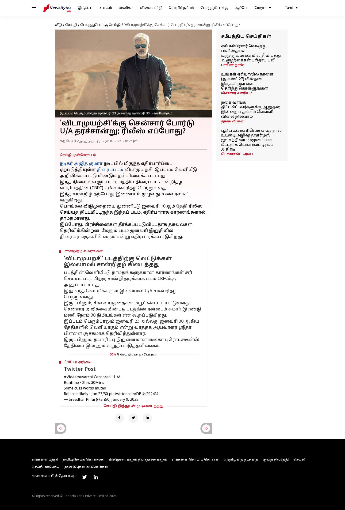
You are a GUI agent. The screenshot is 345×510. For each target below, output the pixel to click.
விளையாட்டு (151, 8)
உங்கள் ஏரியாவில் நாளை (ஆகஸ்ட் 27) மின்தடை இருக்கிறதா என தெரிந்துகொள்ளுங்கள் (247, 81)
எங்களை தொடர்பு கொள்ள (195, 460)
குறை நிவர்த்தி (276, 460)
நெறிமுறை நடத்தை (241, 460)
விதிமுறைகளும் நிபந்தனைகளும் (137, 460)
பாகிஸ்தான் (232, 65)
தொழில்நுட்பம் (181, 8)
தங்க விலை (233, 122)
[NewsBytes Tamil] (57, 8)
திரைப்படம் (110, 170)
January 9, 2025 (124, 399)
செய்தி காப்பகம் (46, 467)
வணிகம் (126, 8)
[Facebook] (119, 418)
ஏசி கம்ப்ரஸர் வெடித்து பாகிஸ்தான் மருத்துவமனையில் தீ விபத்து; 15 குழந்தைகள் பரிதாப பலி (251, 53)
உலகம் (106, 8)
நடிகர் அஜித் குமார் (81, 163)
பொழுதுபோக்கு (214, 8)
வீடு (58, 25)
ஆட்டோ (241, 8)
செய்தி (71, 25)
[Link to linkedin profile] (95, 477)
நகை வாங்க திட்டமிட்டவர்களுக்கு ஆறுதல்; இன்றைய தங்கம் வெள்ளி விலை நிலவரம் (250, 109)
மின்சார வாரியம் (237, 93)
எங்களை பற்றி (45, 460)
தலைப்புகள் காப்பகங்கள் (86, 467)
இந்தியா (85, 8)
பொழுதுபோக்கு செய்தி (100, 25)
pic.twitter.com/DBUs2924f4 (133, 394)
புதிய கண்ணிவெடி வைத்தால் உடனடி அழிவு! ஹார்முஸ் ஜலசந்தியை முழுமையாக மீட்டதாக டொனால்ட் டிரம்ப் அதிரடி (251, 140)
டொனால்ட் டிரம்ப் (237, 154)
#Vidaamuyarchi (78, 377)
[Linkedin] (147, 418)
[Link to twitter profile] (84, 477)
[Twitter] (133, 418)
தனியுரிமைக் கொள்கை (83, 460)
